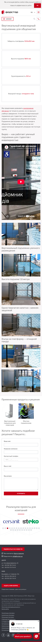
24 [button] (24, 530)
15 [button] (34, 528)
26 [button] (28, 530)
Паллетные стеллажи (8, 613)
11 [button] (25, 528)
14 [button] (32, 528)
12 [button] (27, 528)
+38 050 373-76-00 (10, 567)
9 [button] (21, 528)
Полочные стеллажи (8, 617)
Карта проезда (19, 553)
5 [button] (12, 528)
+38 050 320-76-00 (10, 578)
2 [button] (5, 528)
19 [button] (13, 530)
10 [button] (23, 528)
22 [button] (19, 530)
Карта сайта (5, 609)
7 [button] (16, 528)
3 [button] (7, 528)
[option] (11, 521)
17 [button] (39, 528)
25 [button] (26, 530)
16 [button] (36, 528)
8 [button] (18, 528)
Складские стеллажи (8, 615)
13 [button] (30, 528)
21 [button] (17, 530)
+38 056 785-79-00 (10, 565)
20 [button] (15, 530)
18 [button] (11, 530)
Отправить (21, 493)
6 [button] (14, 528)
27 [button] (31, 530)
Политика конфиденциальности (11, 607)
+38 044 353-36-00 (10, 576)
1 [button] (3, 528)
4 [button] (9, 528)
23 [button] (22, 530)
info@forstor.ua (18, 556)
